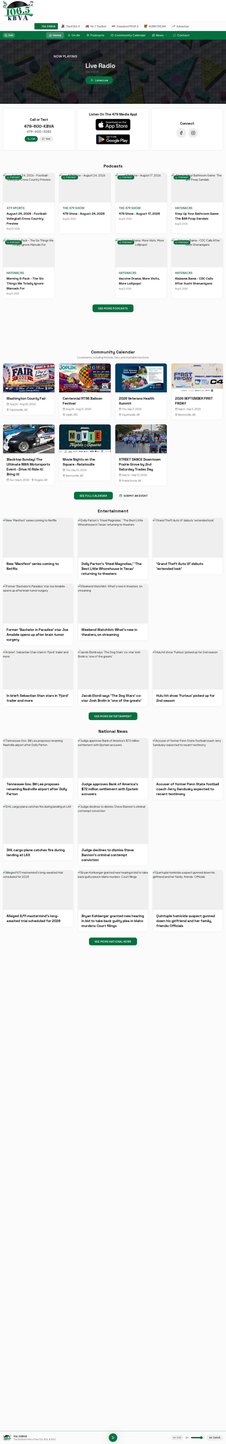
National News (113, 731)
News (160, 35)
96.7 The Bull (98, 26)
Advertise (183, 26)
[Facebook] (181, 133)
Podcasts (97, 35)
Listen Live (101, 80)
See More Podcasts (113, 308)
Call (33, 138)
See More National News (113, 941)
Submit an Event (136, 495)
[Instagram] (193, 133)
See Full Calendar (93, 495)
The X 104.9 (73, 26)
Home (57, 35)
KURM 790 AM (157, 26)
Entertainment (113, 511)
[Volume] (187, 1437)
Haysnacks (184, 208)
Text (48, 138)
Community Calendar (130, 35)
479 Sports (16, 208)
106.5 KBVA (48, 26)
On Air (76, 35)
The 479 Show (74, 208)
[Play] (113, 1437)
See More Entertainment (113, 716)
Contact (183, 35)
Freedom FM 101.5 (127, 26)
